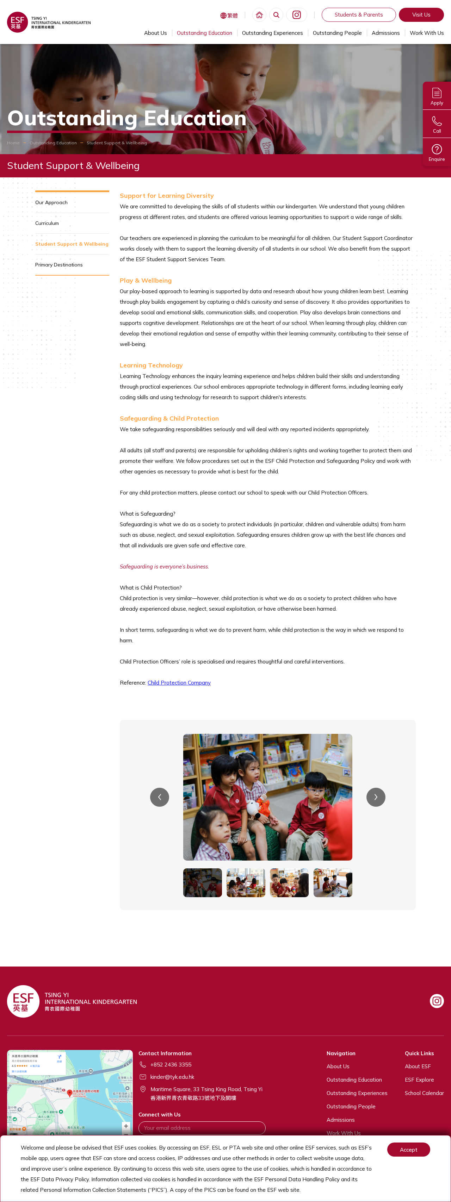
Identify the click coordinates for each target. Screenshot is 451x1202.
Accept (409, 1149)
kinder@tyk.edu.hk (172, 1077)
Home (13, 142)
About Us (155, 33)
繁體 (232, 15)
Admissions (386, 33)
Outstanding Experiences (272, 33)
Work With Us (427, 33)
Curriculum (47, 223)
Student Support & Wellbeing (72, 244)
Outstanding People (337, 33)
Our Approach (51, 202)
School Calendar (424, 1093)
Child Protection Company (179, 682)
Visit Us (421, 14)
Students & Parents (359, 14)
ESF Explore (419, 1079)
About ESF (418, 1066)
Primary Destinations (59, 265)
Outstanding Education (204, 33)
